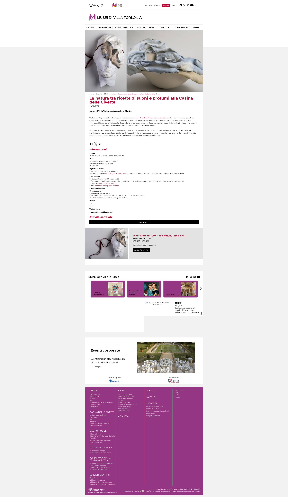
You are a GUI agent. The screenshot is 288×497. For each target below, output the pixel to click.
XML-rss (197, 491)
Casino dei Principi (101, 448)
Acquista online (141, 250)
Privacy (146, 491)
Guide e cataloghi (124, 407)
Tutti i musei (153, 6)
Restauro (93, 421)
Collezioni (104, 27)
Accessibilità (122, 409)
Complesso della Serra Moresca (100, 459)
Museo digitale (124, 27)
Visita (196, 27)
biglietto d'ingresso (118, 173)
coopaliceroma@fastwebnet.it (107, 186)
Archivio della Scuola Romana (101, 453)
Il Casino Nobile (95, 434)
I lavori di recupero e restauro (100, 467)
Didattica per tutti (110, 94)
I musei (90, 27)
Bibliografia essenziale (98, 480)
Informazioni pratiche (126, 394)
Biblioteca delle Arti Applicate (101, 482)
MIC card (121, 400)
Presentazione (95, 394)
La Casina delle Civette (98, 415)
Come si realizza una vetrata (100, 423)
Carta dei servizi (95, 404)
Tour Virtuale (170, 295)
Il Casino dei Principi (97, 451)
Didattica (165, 27)
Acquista (166, 6)
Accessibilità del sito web (185, 491)
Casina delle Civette (102, 412)
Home (91, 94)
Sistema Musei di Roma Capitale (102, 402)
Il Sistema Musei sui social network (135, 293)
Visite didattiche (124, 402)
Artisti (92, 419)
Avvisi (177, 395)
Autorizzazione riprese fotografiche (102, 484)
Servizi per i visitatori (125, 398)
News (177, 392)
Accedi (174, 6)
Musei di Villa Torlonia (119, 18)
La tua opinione (124, 411)
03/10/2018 (187, 310)
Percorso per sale (96, 425)
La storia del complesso (98, 465)
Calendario (182, 27)
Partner (177, 397)
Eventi (152, 27)
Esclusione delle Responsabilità (160, 491)
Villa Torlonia (94, 396)
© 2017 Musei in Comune (133, 491)
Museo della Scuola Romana (100, 440)
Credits (174, 491)
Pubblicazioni (95, 478)
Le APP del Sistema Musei (98, 294)
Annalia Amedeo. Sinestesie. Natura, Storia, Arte (152, 118)
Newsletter (94, 407)
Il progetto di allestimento (99, 469)
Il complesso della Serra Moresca (101, 463)
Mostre (141, 27)
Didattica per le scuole (154, 406)
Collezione (94, 417)
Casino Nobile (98, 431)
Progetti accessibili (153, 416)
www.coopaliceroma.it (106, 183)
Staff (91, 400)
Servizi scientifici (100, 475)
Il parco (92, 398)
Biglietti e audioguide (126, 396)
